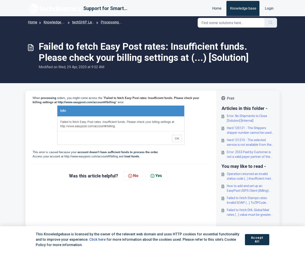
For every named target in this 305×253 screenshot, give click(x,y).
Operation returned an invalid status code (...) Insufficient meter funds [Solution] (250, 176)
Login (269, 8)
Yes (158, 175)
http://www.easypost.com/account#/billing (87, 102)
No (135, 175)
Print (230, 98)
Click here (97, 239)
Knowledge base (243, 8)
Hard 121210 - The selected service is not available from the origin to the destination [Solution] (250, 142)
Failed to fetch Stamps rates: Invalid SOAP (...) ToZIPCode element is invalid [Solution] (247, 200)
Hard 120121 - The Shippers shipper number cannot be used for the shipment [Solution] (249, 130)
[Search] (270, 23)
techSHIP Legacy (85, 22)
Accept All (257, 239)
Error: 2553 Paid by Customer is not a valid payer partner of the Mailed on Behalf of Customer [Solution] (249, 154)
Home (216, 8)
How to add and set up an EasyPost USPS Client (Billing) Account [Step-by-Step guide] (248, 188)
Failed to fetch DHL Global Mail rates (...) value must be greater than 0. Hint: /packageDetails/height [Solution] (250, 212)
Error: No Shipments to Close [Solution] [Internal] (247, 118)
